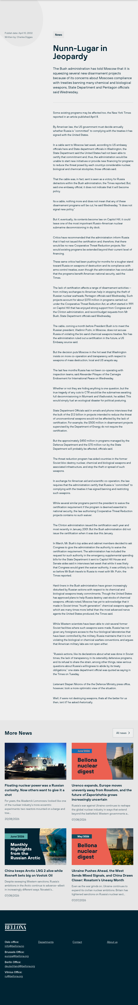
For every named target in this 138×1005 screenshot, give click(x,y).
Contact (77, 941)
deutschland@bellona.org (20, 966)
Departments (46, 941)
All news (121, 732)
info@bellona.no (14, 945)
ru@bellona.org (14, 976)
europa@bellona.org (17, 956)
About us (112, 941)
